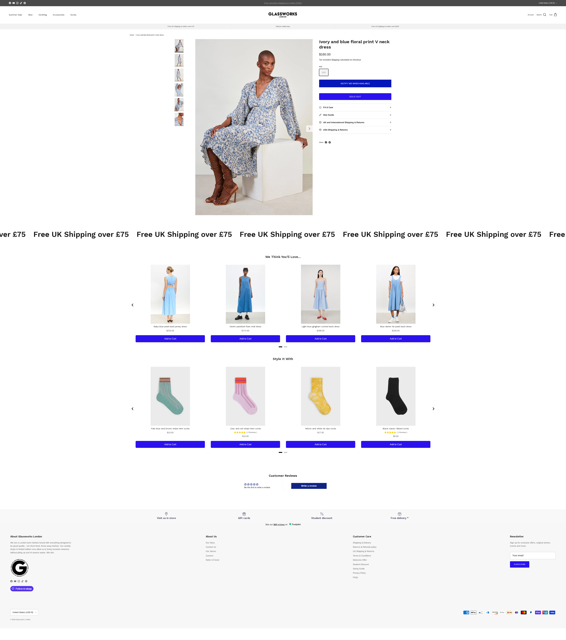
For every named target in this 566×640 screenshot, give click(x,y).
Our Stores (211, 551)
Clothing (43, 15)
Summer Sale (15, 15)
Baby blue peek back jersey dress (170, 326)
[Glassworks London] (283, 14)
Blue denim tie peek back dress (396, 326)
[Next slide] (433, 305)
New (30, 15)
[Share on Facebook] (326, 142)
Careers (209, 555)
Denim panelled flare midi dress (245, 326)
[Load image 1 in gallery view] (254, 127)
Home (132, 35)
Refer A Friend (212, 560)
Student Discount (361, 564)
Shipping (335, 60)
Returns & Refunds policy (364, 547)
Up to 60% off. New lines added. (283, 3)
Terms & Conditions (362, 555)
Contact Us (211, 547)
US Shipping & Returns (363, 551)
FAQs (355, 577)
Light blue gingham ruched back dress (321, 326)
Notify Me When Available (355, 83)
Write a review (309, 486)
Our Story (210, 542)
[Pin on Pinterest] (330, 142)
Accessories (58, 15)
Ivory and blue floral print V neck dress (150, 35)
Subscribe (519, 564)
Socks (73, 15)
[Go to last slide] (133, 305)
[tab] (280, 346)
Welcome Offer (360, 560)
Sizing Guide (359, 568)
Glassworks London (23, 619)
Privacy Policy (359, 573)
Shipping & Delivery (362, 542)
